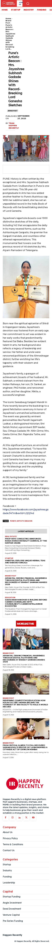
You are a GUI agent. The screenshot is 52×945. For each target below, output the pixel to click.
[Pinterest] (20, 169)
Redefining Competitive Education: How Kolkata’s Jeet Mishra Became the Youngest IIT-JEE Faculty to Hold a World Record (25, 703)
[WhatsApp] (27, 169)
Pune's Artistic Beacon (21, 521)
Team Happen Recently (14, 125)
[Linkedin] (19, 818)
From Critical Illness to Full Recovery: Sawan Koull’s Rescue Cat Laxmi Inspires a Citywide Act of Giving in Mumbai (25, 747)
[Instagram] (12, 818)
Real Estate (11, 536)
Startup (9, 558)
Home (8, 18)
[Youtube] (33, 818)
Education (10, 597)
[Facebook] (8, 169)
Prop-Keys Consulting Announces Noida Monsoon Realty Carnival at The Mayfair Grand (26, 541)
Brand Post (8, 22)
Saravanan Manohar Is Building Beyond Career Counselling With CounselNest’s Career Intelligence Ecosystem (26, 603)
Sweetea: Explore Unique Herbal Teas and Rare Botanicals (25, 561)
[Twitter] (14, 169)
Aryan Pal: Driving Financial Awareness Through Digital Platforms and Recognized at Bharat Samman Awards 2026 (26, 581)
